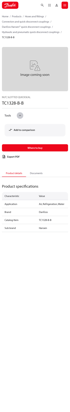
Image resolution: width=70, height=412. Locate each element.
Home (5, 16)
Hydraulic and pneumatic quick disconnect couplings (30, 32)
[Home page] (10, 5)
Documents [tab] (36, 173)
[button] (49, 5)
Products (16, 16)
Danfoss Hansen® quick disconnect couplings (26, 26)
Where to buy (35, 147)
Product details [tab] (14, 173)
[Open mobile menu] (65, 5)
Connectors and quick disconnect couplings (25, 21)
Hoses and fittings (34, 16)
